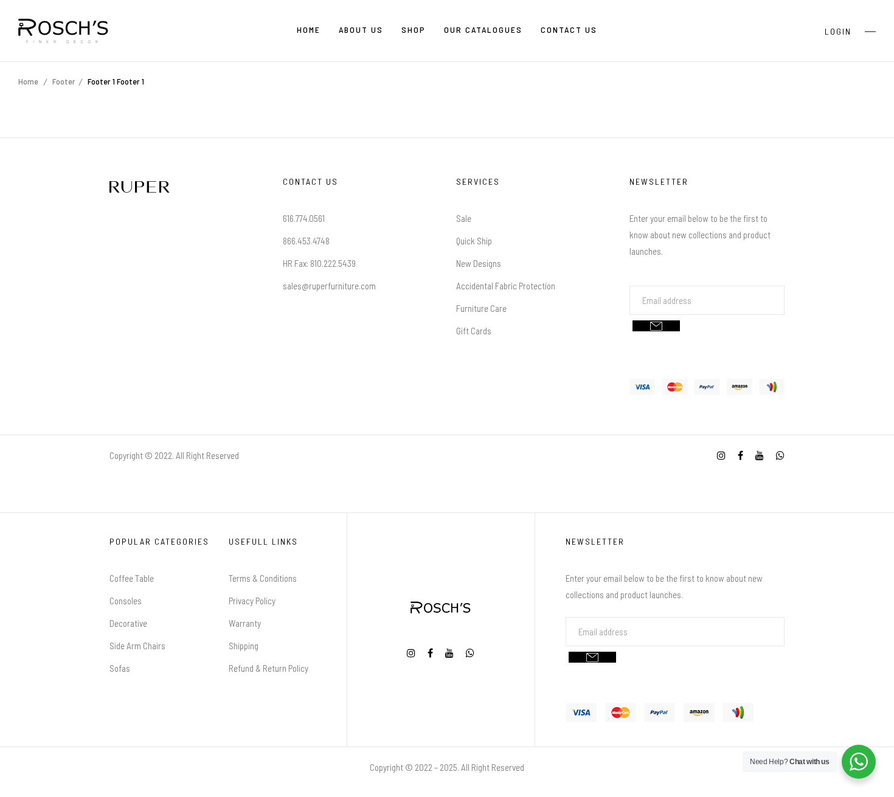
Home (28, 81)
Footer (63, 81)
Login (838, 31)
